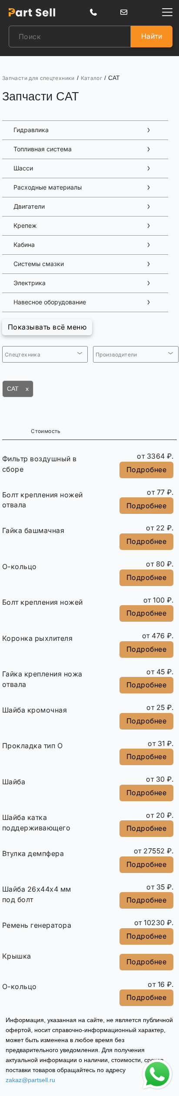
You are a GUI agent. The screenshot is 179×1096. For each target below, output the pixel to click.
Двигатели (29, 206)
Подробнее (146, 469)
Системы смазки (38, 263)
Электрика (29, 283)
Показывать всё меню (47, 327)
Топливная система (42, 149)
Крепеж (24, 225)
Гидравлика (31, 130)
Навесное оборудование (49, 302)
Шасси (23, 168)
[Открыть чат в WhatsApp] (157, 1074)
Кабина (24, 244)
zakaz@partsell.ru (30, 1079)
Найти (151, 36)
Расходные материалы (47, 187)
